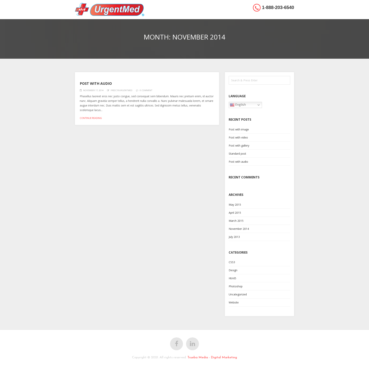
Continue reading (91, 118)
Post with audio (96, 83)
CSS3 (232, 262)
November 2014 (239, 229)
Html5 (232, 278)
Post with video (238, 137)
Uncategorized (238, 294)
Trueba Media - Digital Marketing (212, 357)
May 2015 (235, 204)
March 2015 (236, 221)
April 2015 (235, 212)
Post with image (239, 129)
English (240, 105)
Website (234, 302)
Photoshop (236, 286)
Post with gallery (239, 145)
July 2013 (234, 237)
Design (233, 270)
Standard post (237, 153)
